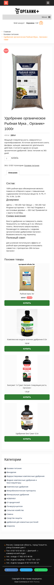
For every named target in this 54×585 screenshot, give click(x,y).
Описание (12, 172)
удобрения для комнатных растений (22, 522)
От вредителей (13, 502)
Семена (10, 514)
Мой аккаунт (19, 23)
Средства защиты (14, 518)
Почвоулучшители (15, 506)
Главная (7, 31)
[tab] (12, 172)
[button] (44, 17)
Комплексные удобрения (17, 486)
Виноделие (11, 472)
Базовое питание (11, 34)
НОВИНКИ (11, 498)
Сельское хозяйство (15, 510)
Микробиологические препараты (21, 490)
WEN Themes (35, 582)
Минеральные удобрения (18, 494)
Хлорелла (11, 526)
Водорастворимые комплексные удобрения (25, 476)
